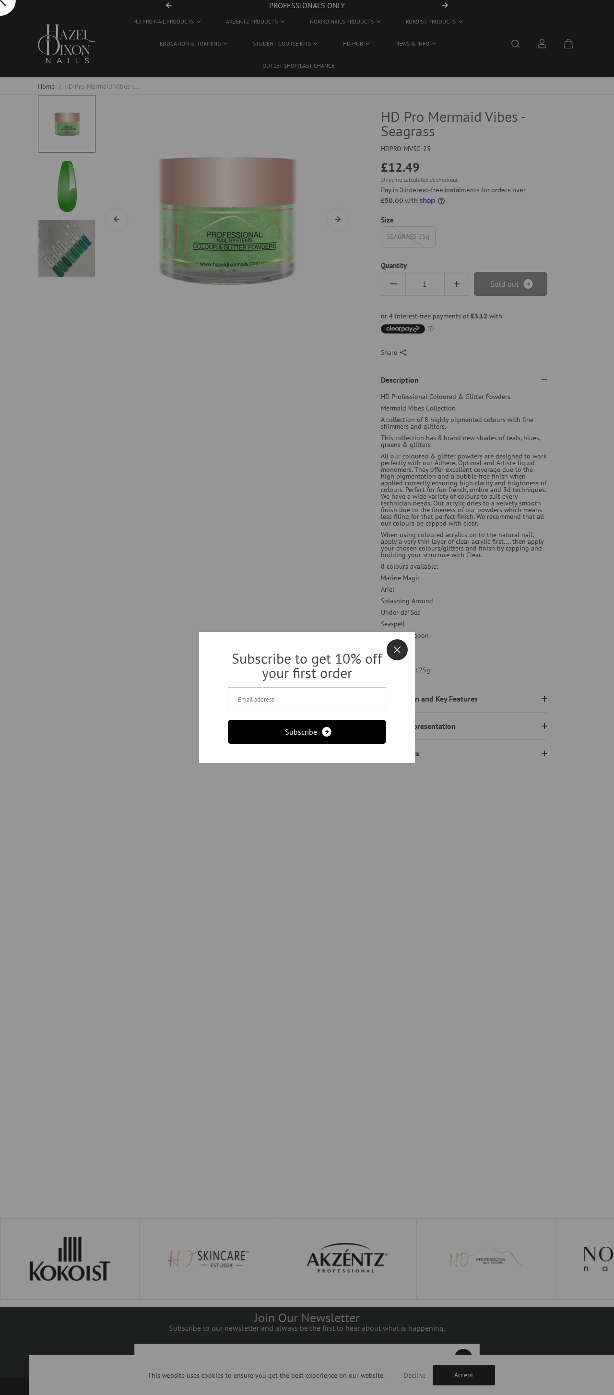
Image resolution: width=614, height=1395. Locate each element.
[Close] (397, 649)
